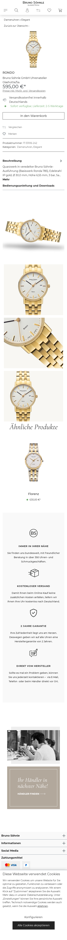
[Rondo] (33, 49)
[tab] (33, 170)
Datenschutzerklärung (40, 895)
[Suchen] (16, 10)
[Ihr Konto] (27, 10)
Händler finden (28, 793)
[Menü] (5, 10)
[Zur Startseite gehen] (33, 3)
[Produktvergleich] (38, 10)
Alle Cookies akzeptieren (34, 925)
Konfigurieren (33, 917)
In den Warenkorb (33, 116)
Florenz (33, 494)
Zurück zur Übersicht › (16, 25)
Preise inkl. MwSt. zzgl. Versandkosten (24, 90)
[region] (33, 49)
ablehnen (42, 906)
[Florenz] (33, 462)
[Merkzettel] (49, 10)
